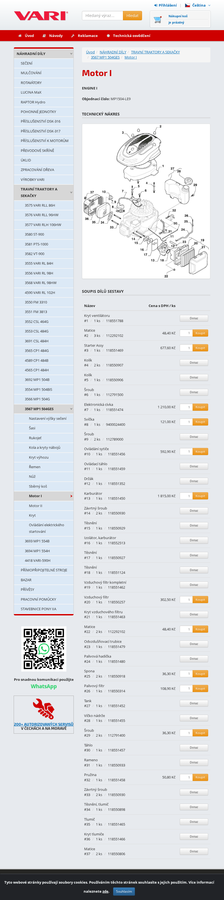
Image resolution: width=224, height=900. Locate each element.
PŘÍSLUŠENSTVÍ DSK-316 (40, 121)
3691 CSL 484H (37, 340)
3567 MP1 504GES (39, 408)
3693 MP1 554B (37, 541)
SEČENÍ (27, 63)
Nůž (32, 476)
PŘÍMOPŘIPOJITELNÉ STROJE (44, 570)
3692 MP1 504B (37, 379)
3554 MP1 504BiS (38, 389)
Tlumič (89, 819)
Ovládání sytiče (96, 448)
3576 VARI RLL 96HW (41, 214)
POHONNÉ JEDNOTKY (38, 111)
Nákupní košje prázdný (178, 19)
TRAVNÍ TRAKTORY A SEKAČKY (39, 192)
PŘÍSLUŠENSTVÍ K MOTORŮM (45, 140)
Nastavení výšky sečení (47, 418)
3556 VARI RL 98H (39, 273)
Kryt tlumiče (94, 834)
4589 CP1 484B (36, 360)
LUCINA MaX (31, 92)
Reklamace (88, 35)
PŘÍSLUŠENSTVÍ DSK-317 (40, 131)
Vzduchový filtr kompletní (105, 582)
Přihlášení (168, 5)
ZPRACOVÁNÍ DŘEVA (37, 169)
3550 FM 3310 (36, 302)
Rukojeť (35, 437)
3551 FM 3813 (36, 311)
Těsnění (90, 522)
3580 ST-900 (34, 234)
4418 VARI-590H (38, 560)
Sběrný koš (38, 486)
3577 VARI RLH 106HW (43, 224)
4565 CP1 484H (37, 369)
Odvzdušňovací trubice (103, 641)
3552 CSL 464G (36, 321)
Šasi (32, 428)
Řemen (34, 466)
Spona (89, 671)
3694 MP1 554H (37, 550)
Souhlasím (124, 891)
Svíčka (89, 419)
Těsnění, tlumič (96, 804)
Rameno (91, 759)
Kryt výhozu (39, 457)
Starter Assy (94, 345)
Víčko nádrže (94, 715)
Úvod (29, 35)
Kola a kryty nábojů (44, 447)
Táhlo (88, 745)
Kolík (88, 360)
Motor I (35, 495)
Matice (89, 330)
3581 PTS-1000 (36, 244)
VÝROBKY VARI (33, 179)
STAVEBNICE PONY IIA (38, 608)
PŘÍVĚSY (27, 589)
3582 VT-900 (34, 253)
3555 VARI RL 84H (39, 263)
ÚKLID (26, 160)
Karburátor (93, 493)
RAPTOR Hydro (33, 102)
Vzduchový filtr (96, 597)
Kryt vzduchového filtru (103, 611)
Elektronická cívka (98, 404)
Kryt (32, 515)
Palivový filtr (94, 685)
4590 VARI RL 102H (40, 292)
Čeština (199, 5)
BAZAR (26, 579)
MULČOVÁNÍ (31, 72)
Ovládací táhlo (95, 463)
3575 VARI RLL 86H (40, 205)
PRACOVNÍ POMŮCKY (38, 599)
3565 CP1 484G (37, 350)
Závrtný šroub (95, 508)
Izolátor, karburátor (100, 537)
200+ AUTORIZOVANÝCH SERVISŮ (43, 724)
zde (105, 891)
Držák (88, 478)
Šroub (89, 389)
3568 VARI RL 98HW (41, 282)
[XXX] (43, 709)
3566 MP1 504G (37, 399)
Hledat (132, 15)
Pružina (90, 774)
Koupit (200, 333)
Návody (56, 35)
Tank (88, 700)
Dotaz (194, 318)
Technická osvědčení (131, 35)
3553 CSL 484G (36, 331)
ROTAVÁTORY (31, 82)
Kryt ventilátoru (97, 315)
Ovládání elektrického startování (46, 528)
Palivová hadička (97, 656)
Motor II (35, 505)
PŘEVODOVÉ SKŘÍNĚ (37, 150)
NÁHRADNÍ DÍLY (31, 53)
